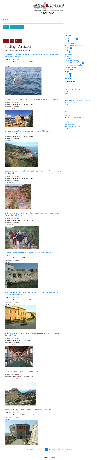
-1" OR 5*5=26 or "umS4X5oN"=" (75, 118)
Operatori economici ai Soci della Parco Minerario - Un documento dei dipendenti (33, 172)
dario (66, 104)
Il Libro (68, 58)
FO (66, 56)
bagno (66, 94)
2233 (13, 381)
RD (66, 72)
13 (56, 450)
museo (67, 85)
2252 (13, 183)
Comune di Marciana (72, 61)
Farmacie (68, 54)
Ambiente (69, 43)
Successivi (69, 450)
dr (65, 120)
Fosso (66, 91)
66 (63, 450)
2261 (13, 66)
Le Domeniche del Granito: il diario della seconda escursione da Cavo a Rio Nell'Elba (32, 214)
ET (66, 50)
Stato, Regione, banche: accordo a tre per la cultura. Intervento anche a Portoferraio (31, 293)
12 (53, 450)
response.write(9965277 (72, 126)
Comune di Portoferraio (73, 65)
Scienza (68, 76)
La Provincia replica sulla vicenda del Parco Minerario (27, 131)
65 (60, 450)
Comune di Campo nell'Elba (74, 45)
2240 (13, 304)
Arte (67, 41)
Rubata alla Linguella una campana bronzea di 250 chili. (28, 409)
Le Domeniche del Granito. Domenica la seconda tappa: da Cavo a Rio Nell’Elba (33, 334)
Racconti (68, 69)
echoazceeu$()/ (69, 124)
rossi (66, 111)
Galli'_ (66, 109)
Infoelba (52, 457)
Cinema (68, 47)
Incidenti (67, 107)
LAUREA (67, 122)
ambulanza (68, 115)
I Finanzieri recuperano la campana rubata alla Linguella (29, 252)
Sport (67, 78)
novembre (68, 98)
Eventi (67, 52)
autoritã (67, 128)
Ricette (68, 74)
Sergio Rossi (15, 60)
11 (50, 450)
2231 (13, 419)
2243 (13, 262)
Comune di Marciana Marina (74, 63)
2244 (13, 225)
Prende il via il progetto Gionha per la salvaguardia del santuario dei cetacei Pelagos (32, 55)
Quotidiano (70, 67)
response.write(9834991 (72, 89)
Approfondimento (71, 39)
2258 (13, 109)
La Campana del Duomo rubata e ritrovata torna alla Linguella (31, 99)
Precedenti (28, 450)
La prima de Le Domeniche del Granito (21, 371)
